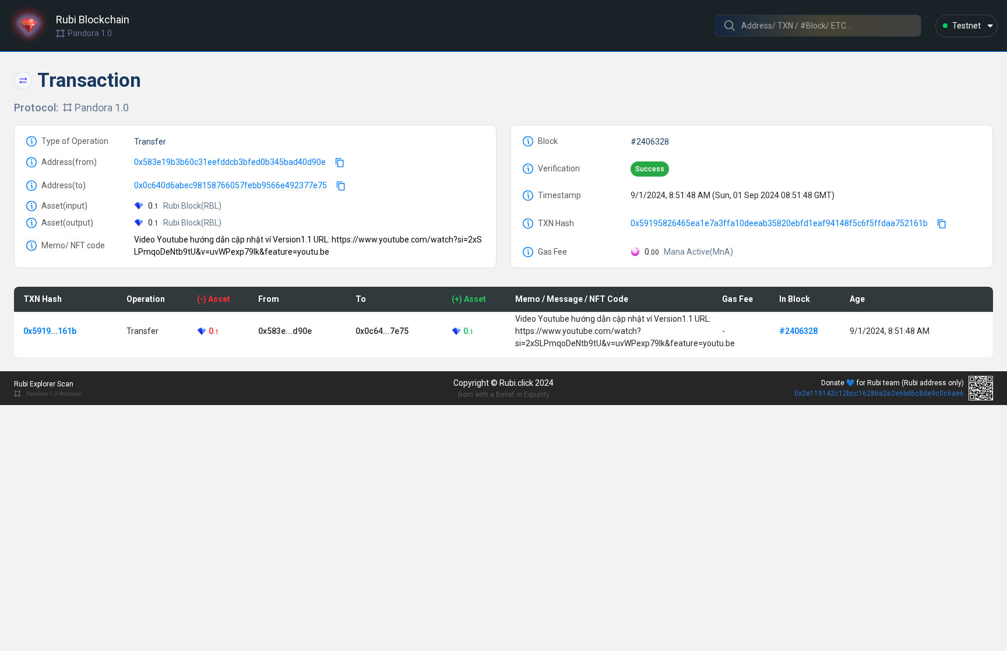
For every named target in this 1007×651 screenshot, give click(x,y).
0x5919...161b (49, 331)
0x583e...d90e (285, 331)
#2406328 (650, 141)
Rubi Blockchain (92, 19)
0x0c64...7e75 (382, 331)
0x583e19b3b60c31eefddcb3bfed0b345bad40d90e (230, 162)
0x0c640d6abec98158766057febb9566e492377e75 (230, 185)
